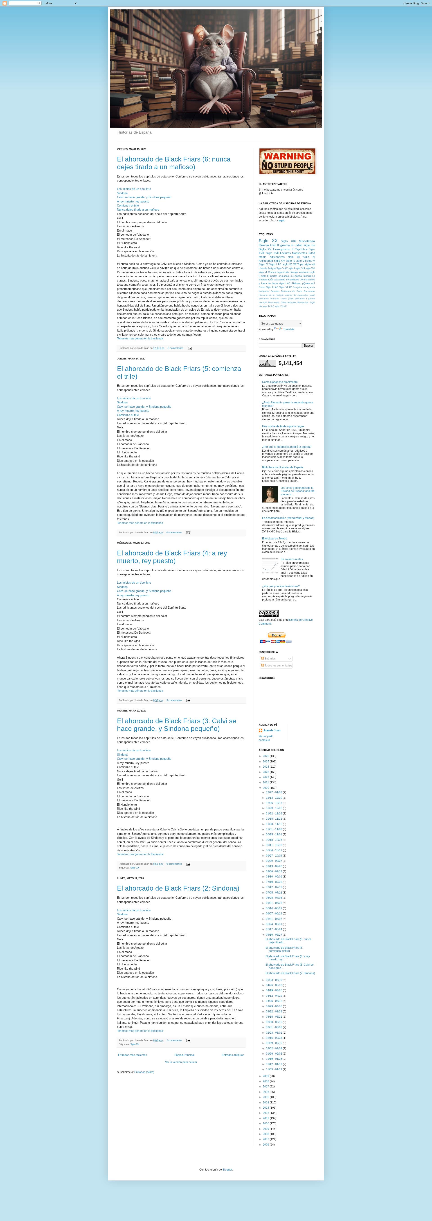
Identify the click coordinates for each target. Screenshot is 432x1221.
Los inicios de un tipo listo (134, 189)
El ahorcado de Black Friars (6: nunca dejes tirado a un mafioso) (174, 163)
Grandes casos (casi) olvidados (287, 298)
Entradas (270, 658)
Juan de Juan (271, 730)
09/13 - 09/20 (274, 866)
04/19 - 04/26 (274, 990)
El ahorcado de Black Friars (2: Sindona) (178, 888)
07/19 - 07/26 (274, 882)
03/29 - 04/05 (274, 1006)
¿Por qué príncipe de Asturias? (281, 586)
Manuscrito (273, 302)
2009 (266, 1128)
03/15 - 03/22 (274, 1016)
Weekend (304, 272)
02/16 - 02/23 (274, 1037)
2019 (266, 1076)
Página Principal (184, 1055)
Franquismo (281, 249)
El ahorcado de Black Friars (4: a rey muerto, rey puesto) (172, 556)
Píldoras (296, 283)
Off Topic (298, 264)
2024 (266, 766)
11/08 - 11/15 (274, 824)
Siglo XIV (279, 260)
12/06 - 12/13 (274, 803)
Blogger (227, 1169)
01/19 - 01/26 (274, 1058)
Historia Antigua (267, 268)
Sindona (122, 193)
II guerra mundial (289, 245)
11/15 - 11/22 (274, 818)
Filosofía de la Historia (271, 295)
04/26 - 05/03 (274, 985)
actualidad (279, 279)
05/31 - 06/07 (274, 919)
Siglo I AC (275, 264)
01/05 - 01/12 (274, 1069)
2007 (266, 1139)
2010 (266, 1123)
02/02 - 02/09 (274, 1048)
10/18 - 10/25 (274, 839)
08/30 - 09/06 (274, 876)
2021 (266, 782)
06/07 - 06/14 (274, 913)
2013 (266, 1107)
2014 (266, 1102)
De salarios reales (292, 559)
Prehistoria (302, 302)
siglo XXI (310, 268)
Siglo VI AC (285, 287)
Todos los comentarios (278, 665)
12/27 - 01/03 (274, 792)
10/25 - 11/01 (274, 834)
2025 (266, 761)
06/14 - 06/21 (274, 908)
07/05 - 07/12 (274, 892)
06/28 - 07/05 (274, 897)
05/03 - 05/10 (274, 980)
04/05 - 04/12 (274, 1001)
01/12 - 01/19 (274, 1064)
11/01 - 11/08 (274, 829)
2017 (266, 1086)
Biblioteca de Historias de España (283, 467)
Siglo (312, 302)
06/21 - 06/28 (274, 903)
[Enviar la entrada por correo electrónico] (189, 348)
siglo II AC (284, 283)
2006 (266, 1144)
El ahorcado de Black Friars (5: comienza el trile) (284, 949)
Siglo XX (134, 867)
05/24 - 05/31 (274, 924)
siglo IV (290, 260)
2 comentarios (174, 1040)
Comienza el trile (128, 205)
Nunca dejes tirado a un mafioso (138, 209)
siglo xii (294, 257)
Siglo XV (265, 249)
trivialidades (292, 279)
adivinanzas (277, 257)
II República (299, 249)
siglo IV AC (268, 306)
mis (260, 306)
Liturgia (294, 272)
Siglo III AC (272, 287)
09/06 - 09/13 (274, 871)
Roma (262, 287)
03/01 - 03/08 (274, 1027)
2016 (266, 1092)
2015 (266, 1097)
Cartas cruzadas (279, 276)
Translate (289, 329)
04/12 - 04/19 (274, 995)
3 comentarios (174, 700)
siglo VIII (300, 268)
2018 (266, 1081)
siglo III (265, 276)
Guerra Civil (267, 245)
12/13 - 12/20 (274, 797)
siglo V (310, 260)
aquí (281, 220)
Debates (275, 291)
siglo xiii (310, 264)
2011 (266, 1118)
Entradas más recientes (132, 1055)
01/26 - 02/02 (274, 1053)
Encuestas (309, 291)
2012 (266, 1112)
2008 (266, 1134)
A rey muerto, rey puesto (133, 201)
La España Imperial (300, 276)
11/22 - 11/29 (274, 813)
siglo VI (263, 272)
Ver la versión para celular (181, 1062)
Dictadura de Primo (292, 291)
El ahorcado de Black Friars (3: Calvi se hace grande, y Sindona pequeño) (176, 724)
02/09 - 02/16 (274, 1043)
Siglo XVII (272, 253)
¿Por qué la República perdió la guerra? (286, 446)
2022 (266, 777)
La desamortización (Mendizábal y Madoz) (288, 518)
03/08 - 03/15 (274, 1022)
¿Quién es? (308, 283)
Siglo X (263, 264)
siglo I (291, 268)
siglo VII (301, 260)
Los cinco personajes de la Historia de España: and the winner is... (298, 491)
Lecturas (285, 253)
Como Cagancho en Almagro (280, 382)
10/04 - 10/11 (274, 850)
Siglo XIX (288, 241)
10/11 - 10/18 (274, 845)
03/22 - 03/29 (274, 1011)
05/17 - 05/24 (274, 929)
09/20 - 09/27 (274, 860)
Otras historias (288, 302)
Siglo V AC (282, 268)
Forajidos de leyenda (304, 287)
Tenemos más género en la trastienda (140, 338)
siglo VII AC (281, 306)
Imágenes (264, 291)
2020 (266, 787)
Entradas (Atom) (144, 1072)
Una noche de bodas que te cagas (283, 426)
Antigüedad (266, 260)
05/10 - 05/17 (274, 934)
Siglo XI (309, 257)
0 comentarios (175, 348)
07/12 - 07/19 (274, 887)
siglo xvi (309, 245)
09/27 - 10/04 (274, 855)
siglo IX (287, 264)
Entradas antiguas (233, 1055)
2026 (266, 756)
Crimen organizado (278, 272)
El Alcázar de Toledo (274, 538)
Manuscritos (299, 253)
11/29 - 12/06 (274, 808)
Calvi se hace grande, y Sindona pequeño (144, 197)
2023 (266, 772)
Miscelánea (307, 241)
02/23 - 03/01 (274, 1032)
